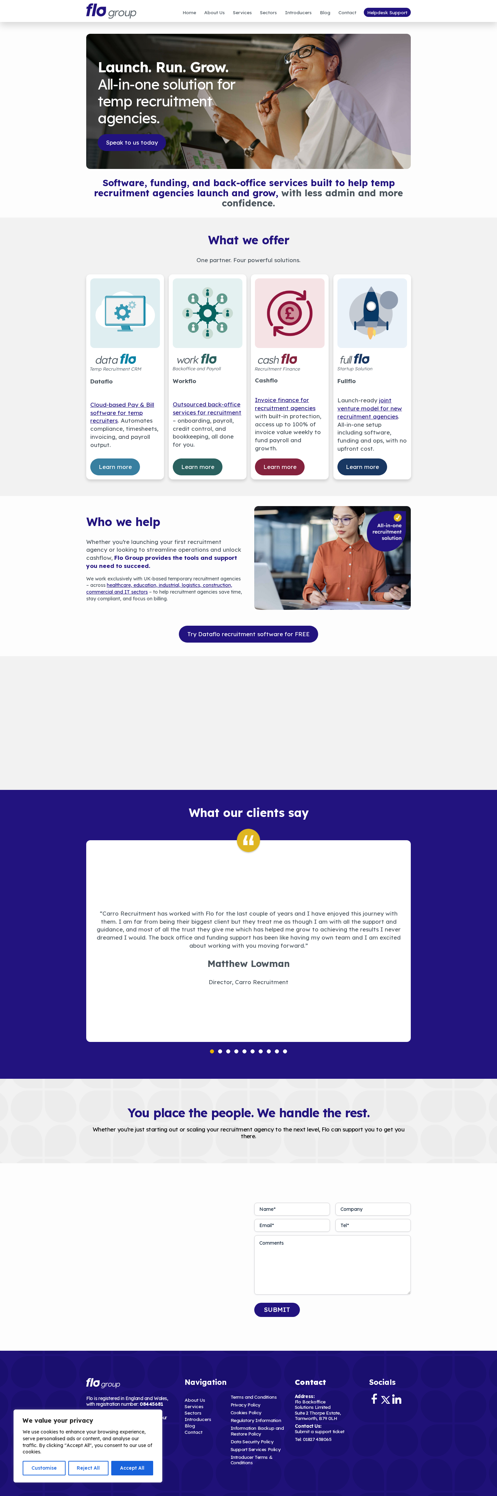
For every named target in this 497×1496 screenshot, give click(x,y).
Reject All (88, 1468)
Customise (44, 1468)
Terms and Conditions (254, 1397)
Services (242, 12)
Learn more (115, 466)
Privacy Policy (245, 1404)
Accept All (132, 1468)
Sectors (268, 12)
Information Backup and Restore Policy (257, 1430)
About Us (214, 12)
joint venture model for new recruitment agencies (369, 408)
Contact (347, 12)
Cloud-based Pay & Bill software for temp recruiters (122, 412)
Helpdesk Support (387, 12)
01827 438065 (317, 1439)
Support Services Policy (256, 1449)
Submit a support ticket (320, 1431)
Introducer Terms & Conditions (252, 1459)
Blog (325, 12)
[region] (88, 1446)
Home (189, 12)
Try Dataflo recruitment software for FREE (248, 634)
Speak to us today (132, 142)
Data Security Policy (252, 1441)
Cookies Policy (246, 1412)
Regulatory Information (256, 1420)
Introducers (298, 12)
